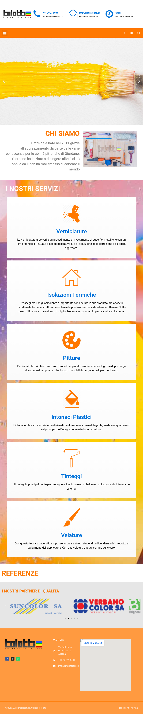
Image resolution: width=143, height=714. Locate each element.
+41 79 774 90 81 (51, 12)
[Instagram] (131, 33)
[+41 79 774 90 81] (36, 14)
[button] (4, 33)
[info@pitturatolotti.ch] (73, 14)
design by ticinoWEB (128, 708)
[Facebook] (124, 33)
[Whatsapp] (138, 33)
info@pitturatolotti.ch (89, 12)
